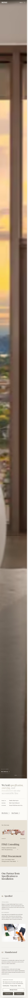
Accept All (19, 993)
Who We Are (5, 813)
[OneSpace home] (5, 2)
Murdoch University (7, 771)
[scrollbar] (19, 775)
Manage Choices (13, 989)
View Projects (14, 813)
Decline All (7, 993)
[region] (13, 389)
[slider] (13, 832)
